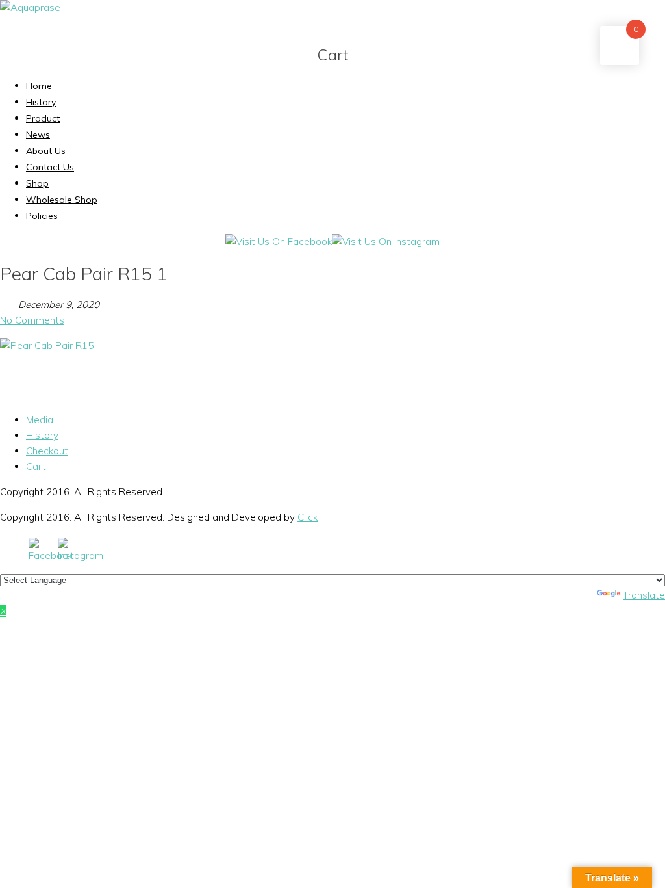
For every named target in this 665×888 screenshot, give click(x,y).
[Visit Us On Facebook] (278, 241)
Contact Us (50, 167)
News (38, 134)
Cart (36, 466)
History (41, 102)
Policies (42, 216)
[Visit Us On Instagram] (386, 241)
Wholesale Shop (61, 199)
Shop (37, 183)
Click (307, 517)
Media (39, 419)
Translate (644, 595)
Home (39, 86)
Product (43, 118)
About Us (46, 151)
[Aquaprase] (30, 7)
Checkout (47, 451)
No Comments (32, 320)
